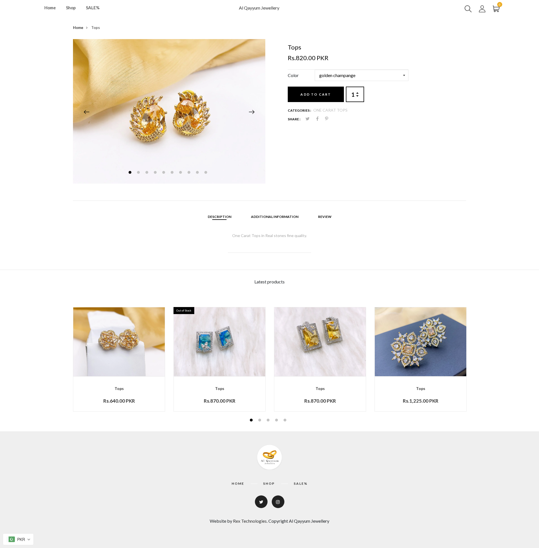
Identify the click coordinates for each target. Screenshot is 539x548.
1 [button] (130, 173)
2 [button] (139, 173)
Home (50, 7)
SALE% (93, 7)
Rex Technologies (250, 521)
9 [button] (198, 173)
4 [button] (156, 173)
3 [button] (147, 173)
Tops (119, 388)
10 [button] (206, 173)
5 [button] (164, 173)
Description (219, 217)
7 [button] (181, 173)
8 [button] (189, 173)
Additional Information (274, 217)
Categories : (299, 110)
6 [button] (172, 173)
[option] (169, 111)
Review (325, 217)
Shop (71, 7)
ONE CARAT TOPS (330, 110)
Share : (294, 119)
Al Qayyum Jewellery (259, 7)
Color (293, 75)
